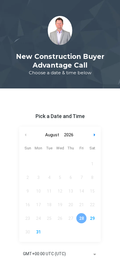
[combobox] (60, 254)
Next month (95, 135)
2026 (68, 134)
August (52, 134)
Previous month (25, 135)
